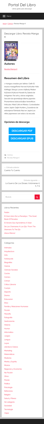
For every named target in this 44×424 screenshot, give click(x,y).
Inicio (4, 23)
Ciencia (7, 266)
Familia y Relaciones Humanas (16, 306)
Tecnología (8, 409)
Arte (6, 255)
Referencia (8, 391)
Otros (6, 376)
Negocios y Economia (13, 369)
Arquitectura (9, 251)
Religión (7, 395)
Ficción (7, 310)
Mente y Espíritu (10, 362)
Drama (7, 295)
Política (7, 384)
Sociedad (8, 406)
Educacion (8, 299)
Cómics (10, 23)
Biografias (8, 262)
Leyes (6, 343)
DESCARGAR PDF (22, 130)
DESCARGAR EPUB (22, 138)
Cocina (7, 273)
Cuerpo (7, 288)
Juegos (7, 336)
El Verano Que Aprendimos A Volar (18, 223)
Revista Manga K (13, 158)
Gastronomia (9, 321)
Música (7, 365)
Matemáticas (9, 354)
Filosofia (7, 314)
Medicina (7, 358)
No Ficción (8, 373)
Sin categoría (9, 402)
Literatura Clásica (11, 347)
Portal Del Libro (22, 4)
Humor (7, 329)
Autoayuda (8, 259)
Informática (8, 332)
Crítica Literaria (10, 284)
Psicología (8, 387)
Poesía (7, 380)
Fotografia (8, 317)
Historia (7, 325)
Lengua (7, 340)
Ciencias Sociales (11, 270)
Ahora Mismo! (9, 233)
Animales (8, 248)
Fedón (6, 212)
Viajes (6, 413)
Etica (6, 303)
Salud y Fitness (10, 398)
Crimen (7, 281)
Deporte (7, 292)
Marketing (8, 351)
